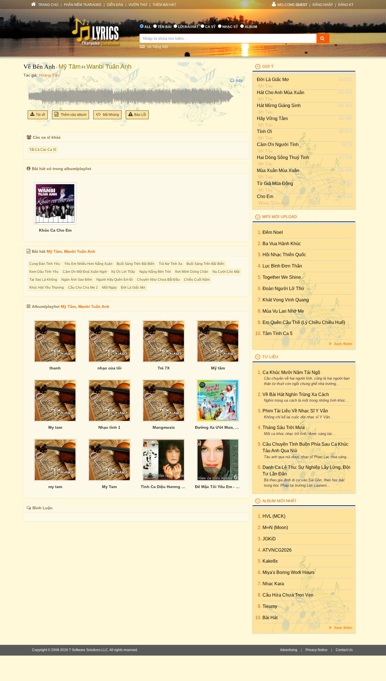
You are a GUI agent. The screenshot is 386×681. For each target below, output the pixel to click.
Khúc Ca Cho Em (55, 230)
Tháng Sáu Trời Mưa (284, 427)
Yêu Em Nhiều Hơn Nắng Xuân (88, 264)
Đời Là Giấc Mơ (133, 288)
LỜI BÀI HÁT (188, 27)
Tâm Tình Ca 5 (277, 333)
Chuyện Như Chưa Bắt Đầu (158, 280)
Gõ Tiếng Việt (157, 47)
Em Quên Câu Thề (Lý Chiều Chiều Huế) (304, 322)
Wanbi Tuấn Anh (108, 66)
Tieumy (270, 606)
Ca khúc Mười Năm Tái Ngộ (291, 372)
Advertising (288, 650)
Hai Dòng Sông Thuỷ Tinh (283, 157)
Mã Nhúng (110, 115)
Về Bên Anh (39, 66)
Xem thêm (342, 343)
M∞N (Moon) (275, 527)
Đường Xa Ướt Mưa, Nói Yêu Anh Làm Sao (218, 427)
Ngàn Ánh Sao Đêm (76, 280)
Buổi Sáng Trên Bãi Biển (136, 264)
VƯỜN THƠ (138, 5)
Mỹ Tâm (69, 66)
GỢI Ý (268, 66)
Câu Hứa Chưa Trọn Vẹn (288, 595)
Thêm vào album (73, 115)
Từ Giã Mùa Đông (275, 183)
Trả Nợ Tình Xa (170, 264)
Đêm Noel (273, 232)
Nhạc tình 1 (109, 427)
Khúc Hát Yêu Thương (46, 288)
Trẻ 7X (164, 368)
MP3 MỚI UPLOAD (279, 216)
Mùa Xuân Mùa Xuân (278, 170)
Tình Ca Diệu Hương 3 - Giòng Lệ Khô (164, 486)
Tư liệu (270, 356)
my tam (55, 486)
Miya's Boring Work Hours (289, 572)
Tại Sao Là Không (43, 280)
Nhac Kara (273, 583)
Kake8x (270, 561)
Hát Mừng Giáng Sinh (279, 105)
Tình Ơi (264, 131)
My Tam (109, 486)
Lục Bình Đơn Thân (282, 266)
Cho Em (265, 196)
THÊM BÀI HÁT (164, 5)
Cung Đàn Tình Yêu (44, 264)
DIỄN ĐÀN (115, 5)
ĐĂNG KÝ (346, 5)
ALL (147, 27)
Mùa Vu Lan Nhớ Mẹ (283, 311)
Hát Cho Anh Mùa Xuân (280, 92)
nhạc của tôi (109, 368)
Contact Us (344, 650)
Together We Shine (282, 277)
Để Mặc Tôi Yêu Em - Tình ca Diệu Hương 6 (218, 486)
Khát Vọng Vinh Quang (286, 299)
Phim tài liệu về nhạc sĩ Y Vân (295, 410)
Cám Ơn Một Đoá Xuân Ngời (85, 272)
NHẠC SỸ (230, 27)
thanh (55, 368)
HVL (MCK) (274, 516)
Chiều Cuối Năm (197, 280)
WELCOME (292, 5)
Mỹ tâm (218, 368)
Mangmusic (164, 427)
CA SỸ (210, 27)
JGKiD (269, 538)
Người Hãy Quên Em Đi (114, 280)
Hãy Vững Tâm (272, 118)
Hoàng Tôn (49, 75)
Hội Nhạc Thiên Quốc (284, 254)
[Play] (33, 80)
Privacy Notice (316, 650)
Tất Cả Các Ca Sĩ (42, 150)
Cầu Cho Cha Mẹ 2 (83, 288)
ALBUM (251, 27)
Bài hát (270, 617)
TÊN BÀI (164, 27)
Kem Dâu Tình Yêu (43, 272)
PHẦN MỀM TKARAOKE (82, 5)
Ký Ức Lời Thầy (123, 272)
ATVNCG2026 (277, 550)
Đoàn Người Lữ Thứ (283, 288)
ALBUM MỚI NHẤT (279, 501)
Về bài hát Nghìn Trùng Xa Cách (296, 394)
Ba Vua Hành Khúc (282, 243)
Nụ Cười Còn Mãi (226, 272)
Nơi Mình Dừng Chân (191, 272)
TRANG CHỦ (47, 5)
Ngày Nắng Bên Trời (155, 272)
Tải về (40, 115)
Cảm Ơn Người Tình (278, 144)
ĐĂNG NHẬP (323, 5)
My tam (55, 427)
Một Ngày (109, 288)
